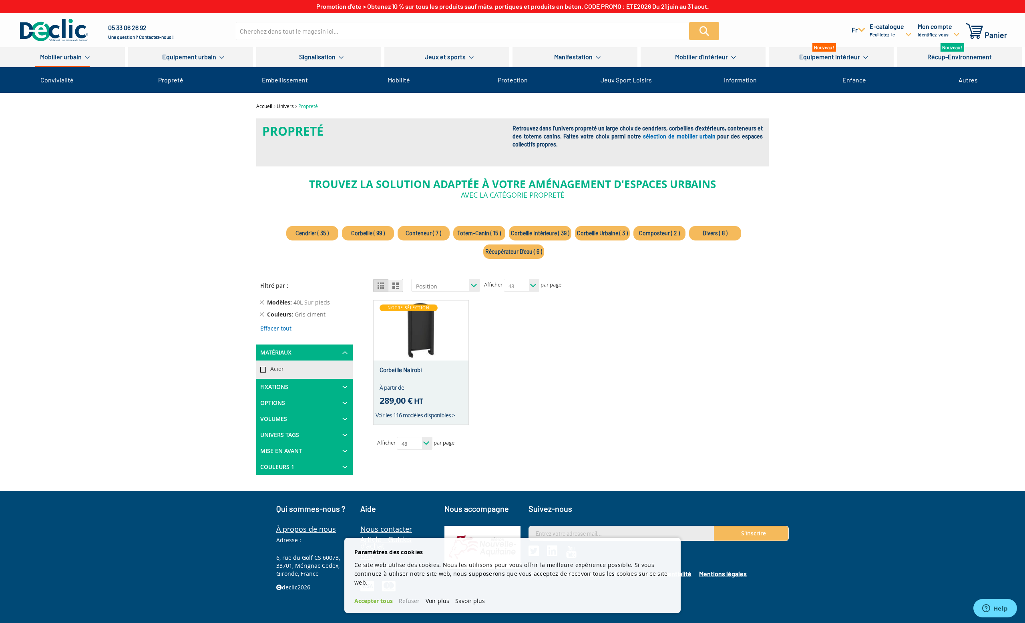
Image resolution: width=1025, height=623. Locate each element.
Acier (277, 369)
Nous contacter (386, 529)
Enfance (854, 80)
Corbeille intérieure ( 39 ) (540, 233)
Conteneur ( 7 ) (423, 233)
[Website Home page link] (54, 30)
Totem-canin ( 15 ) (479, 233)
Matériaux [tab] (275, 352)
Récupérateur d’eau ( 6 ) (513, 251)
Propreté (170, 80)
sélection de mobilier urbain (679, 136)
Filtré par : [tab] (274, 285)
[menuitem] (62, 57)
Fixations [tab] (274, 387)
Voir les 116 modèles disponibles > (415, 415)
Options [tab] (272, 403)
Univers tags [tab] (279, 435)
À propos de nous (306, 529)
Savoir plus (470, 601)
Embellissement (285, 80)
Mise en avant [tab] (281, 451)
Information (740, 80)
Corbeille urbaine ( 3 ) (602, 233)
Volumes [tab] (273, 419)
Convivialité (57, 80)
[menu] (512, 57)
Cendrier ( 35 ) (312, 233)
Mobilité (399, 80)
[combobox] (467, 31)
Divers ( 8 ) (715, 233)
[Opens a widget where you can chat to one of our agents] (995, 609)
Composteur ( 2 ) (659, 233)
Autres (968, 80)
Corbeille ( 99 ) (368, 233)
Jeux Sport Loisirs (626, 80)
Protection (513, 80)
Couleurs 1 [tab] (277, 467)
